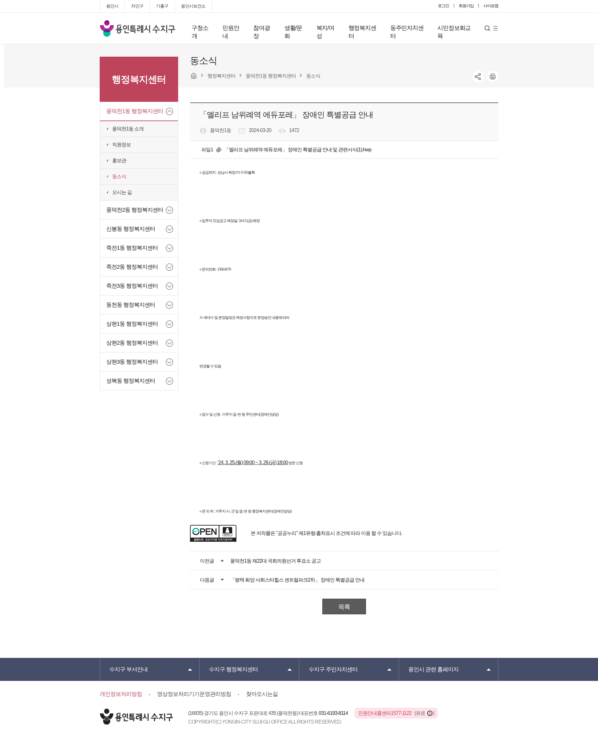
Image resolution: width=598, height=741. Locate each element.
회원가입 (466, 5)
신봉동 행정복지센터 (130, 229)
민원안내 (230, 32)
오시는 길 (122, 192)
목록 (344, 606)
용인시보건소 (193, 5)
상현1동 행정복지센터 (132, 324)
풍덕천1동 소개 (128, 128)
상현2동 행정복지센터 (132, 343)
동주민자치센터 (407, 32)
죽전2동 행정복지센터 (132, 267)
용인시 (112, 5)
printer (492, 76)
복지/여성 (325, 32)
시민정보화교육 (454, 32)
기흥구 (162, 5)
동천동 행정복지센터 (130, 305)
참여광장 (261, 32)
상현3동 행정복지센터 (132, 362)
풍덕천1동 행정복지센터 (134, 111)
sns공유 (478, 76)
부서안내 (128, 669)
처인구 (137, 5)
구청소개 (200, 32)
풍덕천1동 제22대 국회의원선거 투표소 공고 (275, 561)
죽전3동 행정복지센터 (132, 286)
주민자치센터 (333, 669)
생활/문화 (293, 32)
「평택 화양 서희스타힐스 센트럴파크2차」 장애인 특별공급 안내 (297, 580)
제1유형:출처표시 (317, 533)
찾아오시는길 (262, 694)
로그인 (443, 5)
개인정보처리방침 (121, 694)
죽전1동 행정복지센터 (132, 248)
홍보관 (119, 160)
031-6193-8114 (334, 713)
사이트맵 (490, 5)
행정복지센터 (362, 32)
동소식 (119, 176)
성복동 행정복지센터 (130, 381)
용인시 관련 (433, 669)
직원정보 (121, 144)
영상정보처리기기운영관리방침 (194, 694)
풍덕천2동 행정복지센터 (134, 210)
